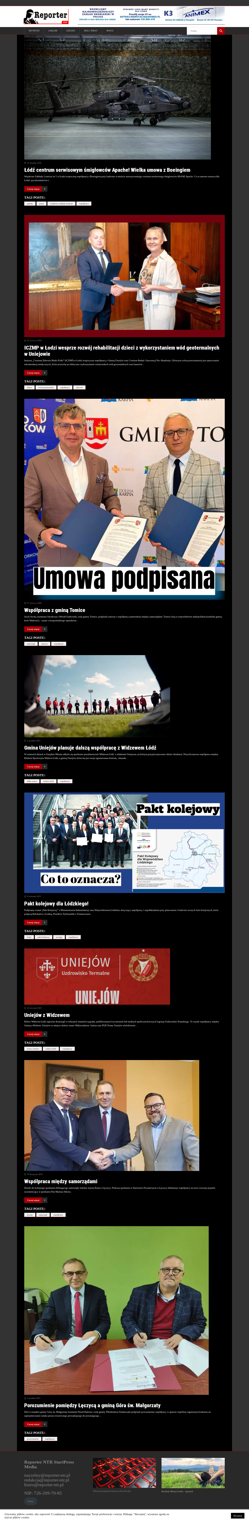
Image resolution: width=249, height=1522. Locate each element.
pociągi (59, 937)
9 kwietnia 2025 (34, 896)
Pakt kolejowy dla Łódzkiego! (56, 903)
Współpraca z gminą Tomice (54, 610)
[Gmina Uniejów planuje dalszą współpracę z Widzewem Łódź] (124, 696)
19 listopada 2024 (35, 1174)
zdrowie (79, 387)
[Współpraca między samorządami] (124, 1115)
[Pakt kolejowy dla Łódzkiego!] (124, 843)
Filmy (31, 1501)
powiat (30, 1215)
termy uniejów (33, 1049)
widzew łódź (48, 781)
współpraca (84, 203)
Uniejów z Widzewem (47, 1015)
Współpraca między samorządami (60, 1181)
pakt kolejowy (44, 937)
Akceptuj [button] (237, 1515)
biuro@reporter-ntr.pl (44, 1484)
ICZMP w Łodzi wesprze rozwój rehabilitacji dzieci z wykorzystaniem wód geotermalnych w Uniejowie (121, 350)
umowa (44, 644)
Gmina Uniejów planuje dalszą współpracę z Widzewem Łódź (90, 747)
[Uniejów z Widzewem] (124, 976)
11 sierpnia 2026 (34, 163)
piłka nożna (32, 781)
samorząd (31, 644)
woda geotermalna (46, 387)
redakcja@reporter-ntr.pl (46, 1479)
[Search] (221, 31)
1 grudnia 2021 (33, 1398)
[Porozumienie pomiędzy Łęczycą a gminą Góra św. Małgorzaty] (124, 1310)
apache (30, 203)
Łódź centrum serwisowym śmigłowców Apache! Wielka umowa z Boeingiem (107, 170)
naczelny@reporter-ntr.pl (47, 1475)
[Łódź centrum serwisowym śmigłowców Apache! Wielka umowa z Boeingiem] (124, 97)
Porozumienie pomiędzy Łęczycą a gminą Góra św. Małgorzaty (92, 1405)
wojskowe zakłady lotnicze (61, 203)
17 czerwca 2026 (34, 603)
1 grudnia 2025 (33, 741)
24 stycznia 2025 (34, 1008)
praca (41, 203)
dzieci (29, 387)
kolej (29, 937)
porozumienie (33, 1439)
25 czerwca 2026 (34, 340)
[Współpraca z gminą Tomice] (124, 499)
